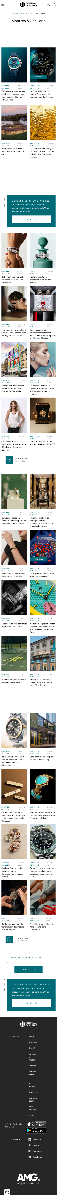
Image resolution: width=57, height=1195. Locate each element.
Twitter (36, 1145)
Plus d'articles (28, 969)
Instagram (37, 1151)
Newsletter (33, 1091)
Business (32, 1042)
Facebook (37, 1156)
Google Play (36, 1130)
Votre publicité (32, 1108)
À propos (31, 1084)
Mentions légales (32, 1099)
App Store (36, 1124)
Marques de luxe (32, 1073)
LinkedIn (37, 1139)
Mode (31, 1036)
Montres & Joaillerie (32, 1056)
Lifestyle (32, 1065)
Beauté (31, 1047)
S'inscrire (31, 219)
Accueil (16, 13)
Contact (32, 1115)
